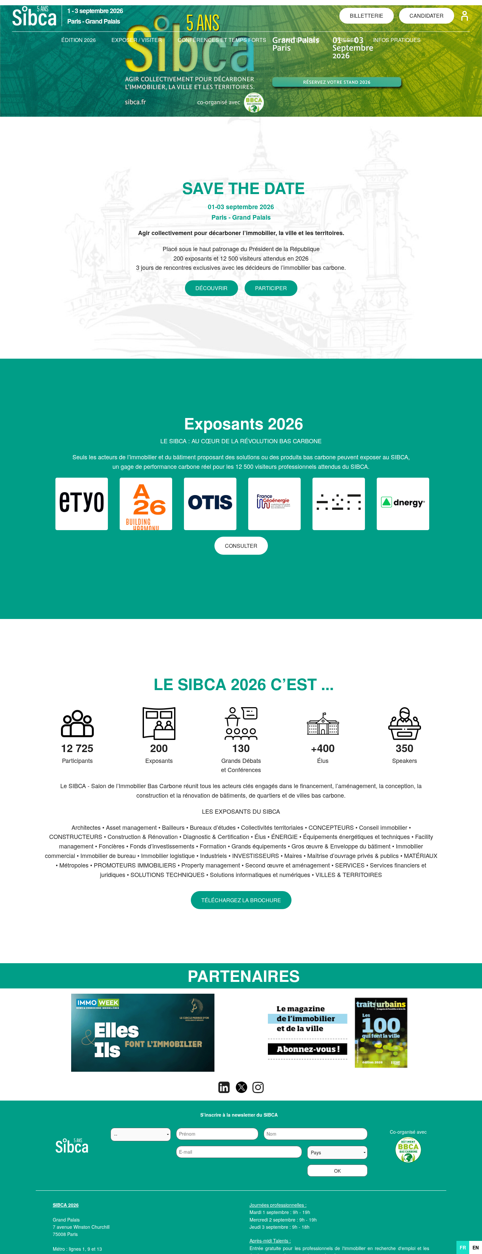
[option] (143, 1033)
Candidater (427, 15)
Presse (346, 40)
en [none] (475, 1247)
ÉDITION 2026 (78, 40)
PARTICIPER (271, 288)
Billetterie (366, 15)
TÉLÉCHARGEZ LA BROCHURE (241, 900)
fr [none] (463, 1247)
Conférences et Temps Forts (222, 40)
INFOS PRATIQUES (397, 40)
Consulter (241, 545)
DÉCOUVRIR (211, 288)
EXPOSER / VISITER (136, 40)
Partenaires (301, 40)
